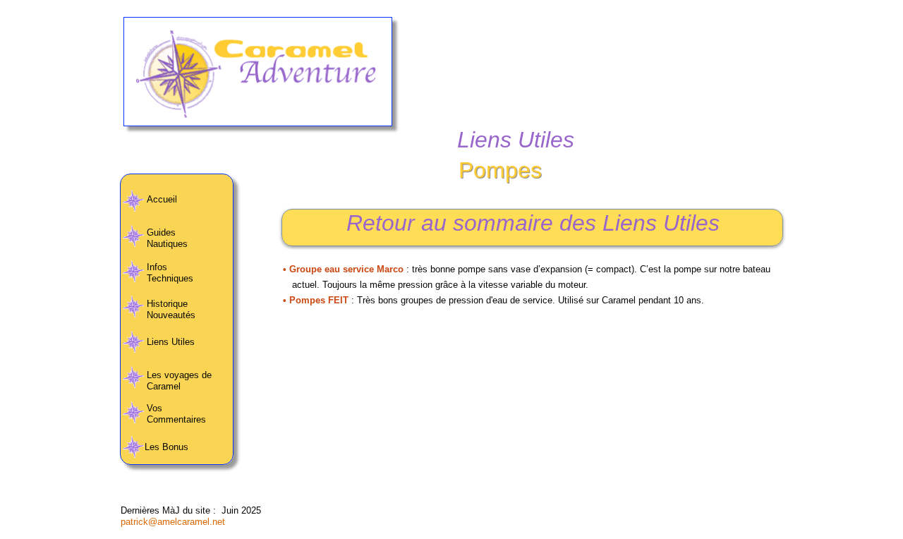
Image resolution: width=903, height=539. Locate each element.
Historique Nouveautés (171, 309)
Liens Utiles (171, 342)
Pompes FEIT (320, 300)
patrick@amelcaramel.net (173, 521)
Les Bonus (168, 447)
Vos (154, 408)
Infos (157, 267)
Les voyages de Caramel (179, 381)
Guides (161, 232)
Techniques (170, 278)
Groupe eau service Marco (347, 269)
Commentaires (178, 419)
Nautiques (167, 243)
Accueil (162, 199)
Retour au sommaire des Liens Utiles (533, 223)
